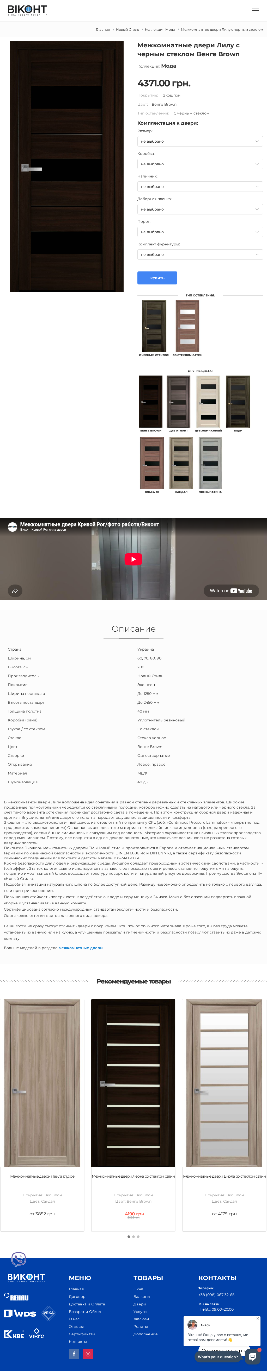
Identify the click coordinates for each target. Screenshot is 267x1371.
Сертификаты (82, 1334)
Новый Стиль (127, 29)
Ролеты (141, 1326)
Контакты (78, 1341)
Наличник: (147, 176)
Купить (157, 278)
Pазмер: (145, 131)
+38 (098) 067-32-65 (216, 1294)
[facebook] (74, 1354)
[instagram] (88, 1354)
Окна (138, 1289)
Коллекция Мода (160, 29)
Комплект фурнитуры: (158, 244)
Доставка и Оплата (87, 1304)
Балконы (142, 1296)
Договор (77, 1296)
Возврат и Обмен (85, 1311)
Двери (140, 1304)
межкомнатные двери (81, 947)
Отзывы (76, 1326)
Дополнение (146, 1334)
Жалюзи (141, 1319)
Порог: (143, 221)
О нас (74, 1319)
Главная (103, 29)
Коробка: (146, 153)
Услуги (140, 1311)
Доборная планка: (154, 198)
